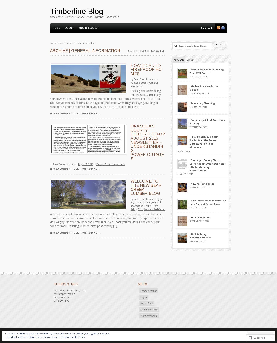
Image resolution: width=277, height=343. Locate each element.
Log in (143, 297)
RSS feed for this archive (146, 50)
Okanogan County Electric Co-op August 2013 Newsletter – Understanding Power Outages (148, 142)
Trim (140, 209)
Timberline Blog (76, 11)
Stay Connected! (200, 217)
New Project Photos (202, 183)
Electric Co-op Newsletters (110, 164)
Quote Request (89, 27)
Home (56, 27)
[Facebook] (223, 28)
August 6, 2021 (138, 82)
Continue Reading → (87, 113)
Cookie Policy (78, 337)
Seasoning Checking (203, 103)
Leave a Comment (61, 113)
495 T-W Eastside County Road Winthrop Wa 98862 (70, 292)
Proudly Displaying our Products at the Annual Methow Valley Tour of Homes (203, 142)
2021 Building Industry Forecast (200, 236)
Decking (147, 202)
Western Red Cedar (154, 209)
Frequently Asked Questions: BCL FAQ (207, 121)
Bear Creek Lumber (144, 79)
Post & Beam (151, 206)
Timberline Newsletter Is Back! (203, 88)
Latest (190, 59)
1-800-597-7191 (62, 297)
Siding (134, 209)
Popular (179, 59)
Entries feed (146, 303)
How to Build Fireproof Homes (146, 69)
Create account (148, 291)
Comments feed (149, 309)
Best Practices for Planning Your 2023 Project (206, 71)
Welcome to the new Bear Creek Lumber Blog (146, 187)
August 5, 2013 (85, 164)
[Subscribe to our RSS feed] (219, 28)
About (69, 27)
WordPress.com (149, 315)
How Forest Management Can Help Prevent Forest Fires (207, 202)
